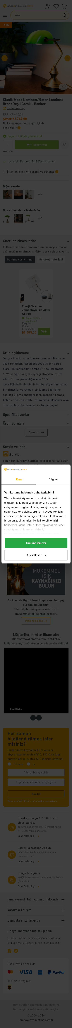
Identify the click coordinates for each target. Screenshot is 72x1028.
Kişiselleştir (34, 555)
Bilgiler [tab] (53, 479)
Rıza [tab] (19, 479)
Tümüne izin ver (36, 543)
